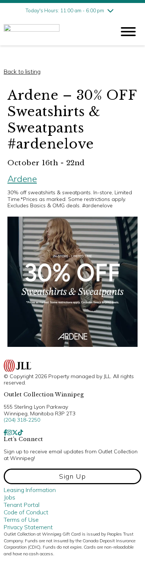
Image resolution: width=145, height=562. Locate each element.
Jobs (9, 497)
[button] (72, 476)
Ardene (22, 178)
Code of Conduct (26, 512)
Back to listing (22, 71)
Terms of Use (21, 519)
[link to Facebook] (5, 432)
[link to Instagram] (9, 432)
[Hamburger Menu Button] (128, 32)
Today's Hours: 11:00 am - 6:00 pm (65, 10)
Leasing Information (30, 490)
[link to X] (15, 432)
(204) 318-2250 (22, 419)
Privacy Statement (28, 527)
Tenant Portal (21, 504)
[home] (54, 31)
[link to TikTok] (20, 432)
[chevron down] (110, 10)
